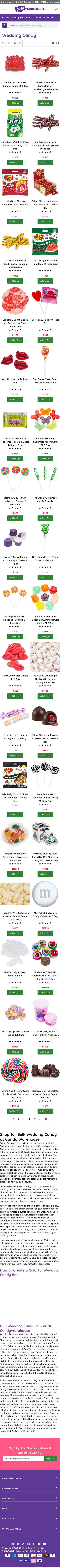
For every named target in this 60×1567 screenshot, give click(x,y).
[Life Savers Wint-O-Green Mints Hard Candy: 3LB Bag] (15, 123)
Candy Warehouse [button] (11, 1478)
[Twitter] (18, 1544)
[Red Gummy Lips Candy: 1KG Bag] (15, 657)
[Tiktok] (23, 1544)
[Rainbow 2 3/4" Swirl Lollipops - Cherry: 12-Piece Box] (15, 479)
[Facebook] (12, 1544)
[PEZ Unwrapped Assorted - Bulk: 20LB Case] (15, 1013)
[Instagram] (34, 1544)
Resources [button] (8, 1498)
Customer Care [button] (10, 1488)
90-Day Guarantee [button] (11, 1529)
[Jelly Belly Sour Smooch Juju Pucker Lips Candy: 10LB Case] (15, 301)
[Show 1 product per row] (52, 43)
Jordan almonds (49, 1161)
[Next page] (52, 1119)
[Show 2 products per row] (57, 43)
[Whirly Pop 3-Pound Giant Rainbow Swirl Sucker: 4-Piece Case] (15, 1072)
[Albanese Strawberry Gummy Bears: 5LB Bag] (15, 64)
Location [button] (7, 1508)
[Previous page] (8, 1119)
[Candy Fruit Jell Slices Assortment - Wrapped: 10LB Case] (15, 835)
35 (46, 1119)
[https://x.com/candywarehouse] (44, 1544)
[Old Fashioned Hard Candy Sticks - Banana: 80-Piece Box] (15, 241)
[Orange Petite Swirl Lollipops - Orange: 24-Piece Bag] (15, 597)
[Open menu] (6, 9)
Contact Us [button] (8, 1518)
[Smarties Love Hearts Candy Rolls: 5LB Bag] (15, 716)
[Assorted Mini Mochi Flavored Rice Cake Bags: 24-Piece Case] (15, 419)
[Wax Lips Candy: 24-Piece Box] (15, 360)
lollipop (17, 1413)
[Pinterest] (28, 1544)
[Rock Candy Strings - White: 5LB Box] (15, 953)
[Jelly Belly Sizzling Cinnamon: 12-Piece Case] (15, 182)
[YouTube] (39, 1544)
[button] (6, 17)
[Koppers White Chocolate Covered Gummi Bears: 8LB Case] (15, 894)
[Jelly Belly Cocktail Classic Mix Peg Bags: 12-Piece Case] (15, 775)
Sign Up (50, 1458)
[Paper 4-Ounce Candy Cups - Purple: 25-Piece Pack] (15, 538)
